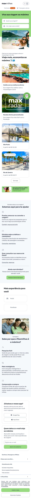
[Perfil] (26, 3)
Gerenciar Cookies (15, 495)
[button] (13, 459)
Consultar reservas (8, 262)
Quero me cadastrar (15, 447)
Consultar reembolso (9, 243)
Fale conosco (5, 472)
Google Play (16, 415)
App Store (16, 419)
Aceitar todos (15, 490)
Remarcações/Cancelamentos (10, 470)
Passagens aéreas (24, 8)
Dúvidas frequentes (7, 467)
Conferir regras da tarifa (10, 224)
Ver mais (15, 180)
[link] (15, 277)
